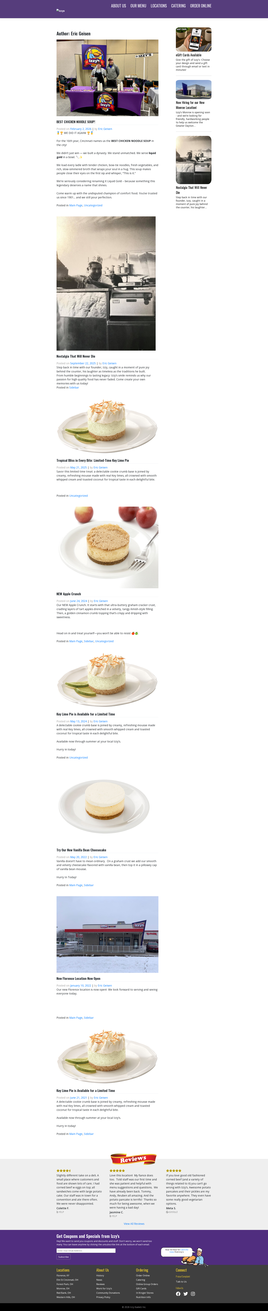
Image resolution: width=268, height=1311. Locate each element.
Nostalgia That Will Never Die (76, 356)
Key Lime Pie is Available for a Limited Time (86, 713)
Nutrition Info (143, 1297)
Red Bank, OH (64, 1292)
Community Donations (108, 1292)
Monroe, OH (63, 1288)
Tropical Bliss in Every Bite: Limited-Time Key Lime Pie (93, 460)
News (99, 1279)
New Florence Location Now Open (78, 978)
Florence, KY (63, 1275)
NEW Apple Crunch (69, 593)
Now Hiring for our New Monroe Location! (190, 105)
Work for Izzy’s (104, 1288)
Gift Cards (141, 1288)
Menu (138, 6)
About (118, 6)
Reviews (100, 1284)
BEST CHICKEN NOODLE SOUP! (76, 121)
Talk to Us (181, 1281)
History (100, 1275)
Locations (159, 6)
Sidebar (74, 387)
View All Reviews (134, 1224)
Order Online (143, 1275)
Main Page (75, 205)
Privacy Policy (103, 1297)
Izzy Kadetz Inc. (138, 1307)
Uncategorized (93, 205)
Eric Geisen (105, 129)
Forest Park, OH (65, 1284)
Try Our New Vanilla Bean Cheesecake (81, 849)
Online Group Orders (147, 1284)
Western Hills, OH (66, 1297)
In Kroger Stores (145, 1292)
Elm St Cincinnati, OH (67, 1279)
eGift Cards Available (188, 54)
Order (200, 6)
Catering (178, 6)
